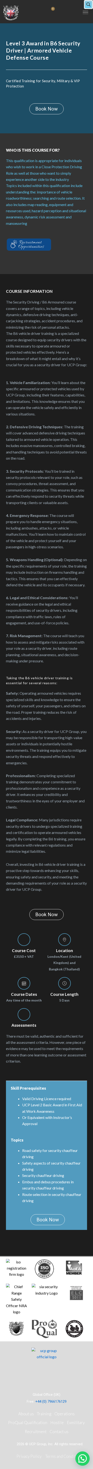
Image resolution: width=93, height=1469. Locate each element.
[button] (85, 13)
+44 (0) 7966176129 (51, 1401)
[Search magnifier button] (88, 4)
